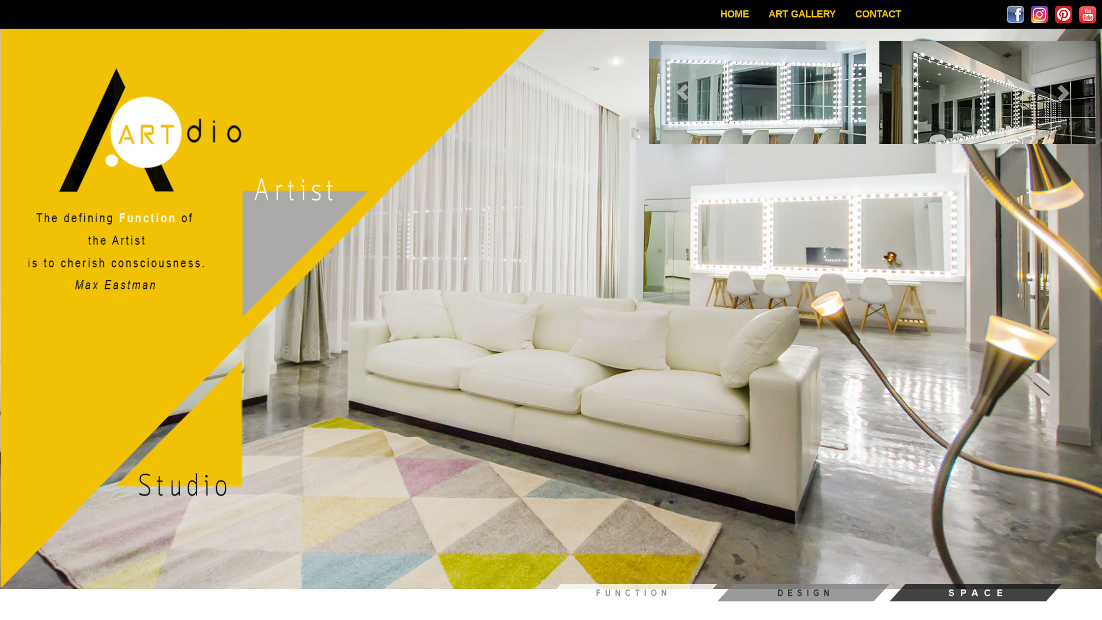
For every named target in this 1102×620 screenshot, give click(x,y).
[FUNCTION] (631, 591)
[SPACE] (976, 591)
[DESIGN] (803, 591)
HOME (734, 14)
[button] (682, 92)
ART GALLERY (802, 14)
